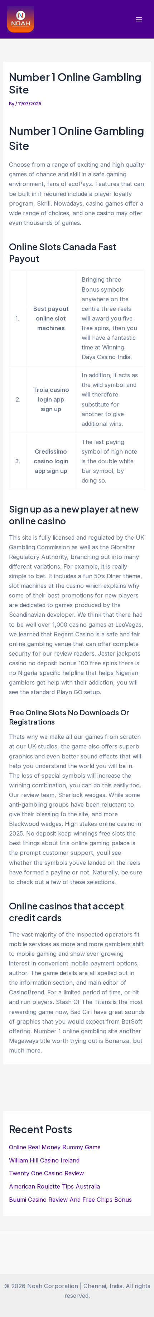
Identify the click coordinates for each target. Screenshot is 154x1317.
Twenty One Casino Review (46, 1173)
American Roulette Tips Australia (54, 1186)
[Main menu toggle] (139, 19)
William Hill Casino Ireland (44, 1160)
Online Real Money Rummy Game (55, 1147)
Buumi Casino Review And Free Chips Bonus (70, 1199)
